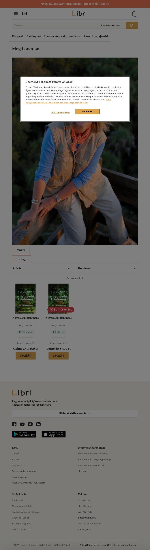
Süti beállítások (60, 112)
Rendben (87, 111)
